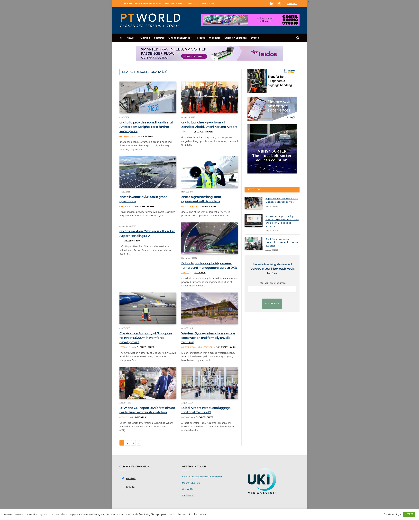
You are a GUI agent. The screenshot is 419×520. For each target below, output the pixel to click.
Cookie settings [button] (392, 514)
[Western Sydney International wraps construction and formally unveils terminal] (209, 308)
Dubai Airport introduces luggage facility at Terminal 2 (206, 410)
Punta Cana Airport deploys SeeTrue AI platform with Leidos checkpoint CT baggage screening (282, 221)
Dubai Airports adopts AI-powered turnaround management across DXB (209, 265)
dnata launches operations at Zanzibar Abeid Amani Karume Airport (209, 124)
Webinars (215, 37)
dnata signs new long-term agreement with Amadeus (201, 199)
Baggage (185, 417)
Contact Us (192, 3)
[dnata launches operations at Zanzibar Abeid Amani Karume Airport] (209, 97)
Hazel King (210, 206)
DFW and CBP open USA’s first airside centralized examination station (147, 410)
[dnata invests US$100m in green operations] (147, 172)
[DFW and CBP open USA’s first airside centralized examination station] (147, 383)
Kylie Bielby (141, 417)
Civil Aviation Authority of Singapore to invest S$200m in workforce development (145, 338)
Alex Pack (148, 136)
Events (255, 37)
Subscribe (292, 4)
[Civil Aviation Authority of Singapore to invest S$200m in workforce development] (147, 308)
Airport (185, 132)
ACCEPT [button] (409, 514)
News (130, 37)
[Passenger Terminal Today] (152, 20)
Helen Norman (132, 241)
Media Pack (208, 3)
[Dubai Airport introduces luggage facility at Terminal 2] (209, 383)
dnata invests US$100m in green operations (143, 199)
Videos (201, 37)
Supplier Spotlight (235, 37)
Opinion (145, 37)
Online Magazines (179, 37)
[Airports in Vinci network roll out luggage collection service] (254, 203)
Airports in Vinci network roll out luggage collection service (281, 200)
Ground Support (128, 136)
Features (159, 37)
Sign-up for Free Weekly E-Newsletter (141, 3)
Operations (125, 206)
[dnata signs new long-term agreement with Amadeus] (209, 172)
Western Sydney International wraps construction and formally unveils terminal (208, 338)
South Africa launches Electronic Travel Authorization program (281, 242)
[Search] (298, 38)
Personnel (125, 347)
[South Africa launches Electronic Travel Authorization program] (254, 243)
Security (124, 417)
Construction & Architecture (197, 347)
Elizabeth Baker (203, 132)
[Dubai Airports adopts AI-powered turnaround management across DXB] (209, 238)
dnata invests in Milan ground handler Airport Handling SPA (147, 233)
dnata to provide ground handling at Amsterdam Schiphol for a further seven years (146, 127)
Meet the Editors (173, 3)
